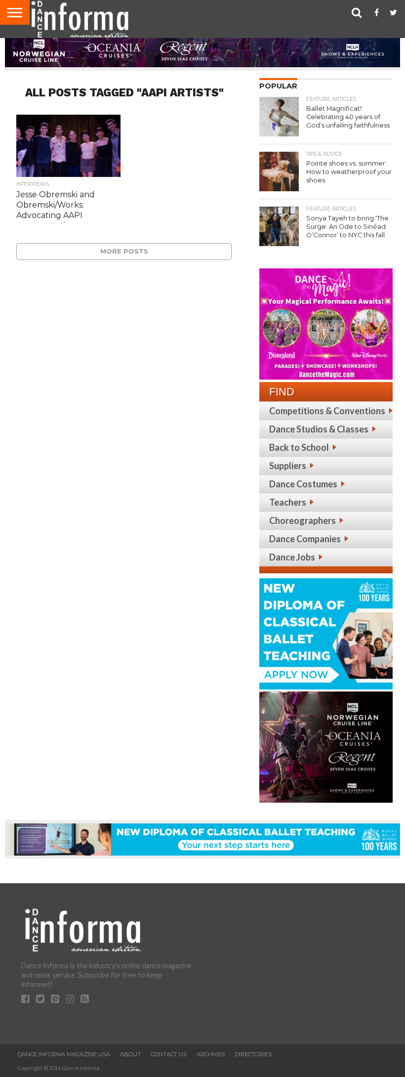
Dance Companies (305, 538)
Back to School (299, 447)
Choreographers (302, 520)
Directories (253, 1054)
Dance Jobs (292, 557)
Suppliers (287, 465)
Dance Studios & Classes (318, 429)
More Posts (124, 251)
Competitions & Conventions (327, 410)
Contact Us (169, 1054)
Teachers (287, 502)
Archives (211, 1054)
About (130, 1054)
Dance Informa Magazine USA (63, 1054)
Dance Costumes (303, 483)
